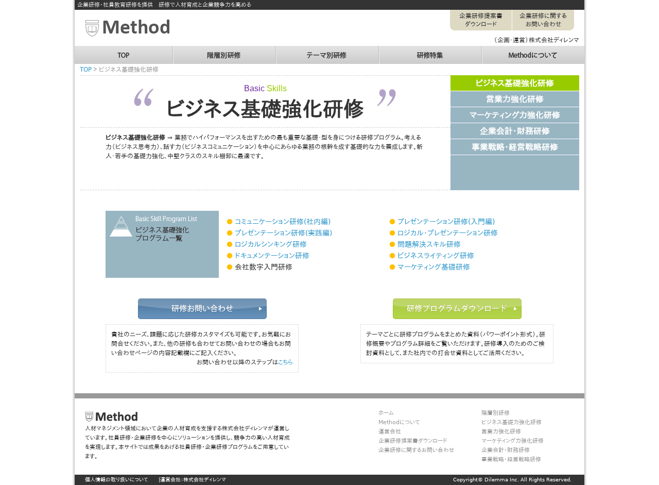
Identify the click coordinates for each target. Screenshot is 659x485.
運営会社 (389, 431)
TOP (80, 50)
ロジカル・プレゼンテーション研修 (447, 233)
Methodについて (504, 50)
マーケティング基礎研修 (433, 267)
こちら (285, 362)
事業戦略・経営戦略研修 (515, 147)
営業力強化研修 (515, 99)
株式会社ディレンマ (204, 479)
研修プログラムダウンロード (457, 308)
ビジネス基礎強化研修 (515, 83)
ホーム (386, 413)
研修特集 (390, 50)
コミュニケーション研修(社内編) (283, 222)
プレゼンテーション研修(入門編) (446, 222)
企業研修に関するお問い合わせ (543, 20)
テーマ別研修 (293, 50)
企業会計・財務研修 (515, 131)
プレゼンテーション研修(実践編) (283, 233)
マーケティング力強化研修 (515, 115)
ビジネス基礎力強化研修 (511, 422)
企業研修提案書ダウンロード (480, 20)
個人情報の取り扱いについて (116, 479)
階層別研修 (187, 50)
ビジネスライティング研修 (435, 256)
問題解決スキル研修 (429, 244)
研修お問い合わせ (202, 308)
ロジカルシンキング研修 (271, 244)
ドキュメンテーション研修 (272, 256)
